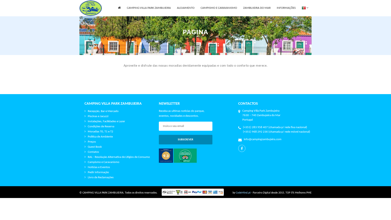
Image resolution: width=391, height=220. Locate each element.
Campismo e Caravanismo (103, 162)
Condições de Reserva (101, 126)
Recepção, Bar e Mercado (103, 111)
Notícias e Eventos (99, 167)
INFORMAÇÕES (286, 8)
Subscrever (185, 139)
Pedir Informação (98, 172)
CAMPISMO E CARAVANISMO (219, 8)
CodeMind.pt (243, 192)
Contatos (93, 152)
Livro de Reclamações (101, 177)
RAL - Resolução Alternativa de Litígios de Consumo (119, 157)
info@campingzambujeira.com (262, 139)
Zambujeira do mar (257, 11)
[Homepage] (119, 8)
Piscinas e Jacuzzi (98, 116)
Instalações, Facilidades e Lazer (106, 121)
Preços (92, 141)
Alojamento (185, 11)
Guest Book (95, 146)
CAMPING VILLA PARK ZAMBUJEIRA (149, 11)
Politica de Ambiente (100, 136)
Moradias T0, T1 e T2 (100, 131)
